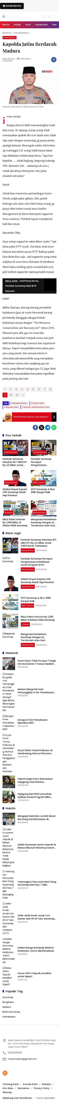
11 (17, 394)
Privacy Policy (41, 1088)
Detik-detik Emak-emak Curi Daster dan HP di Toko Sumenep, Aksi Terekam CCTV (36, 917)
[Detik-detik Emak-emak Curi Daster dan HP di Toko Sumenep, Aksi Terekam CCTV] (9, 918)
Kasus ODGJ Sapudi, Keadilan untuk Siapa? (34, 975)
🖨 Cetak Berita (12, 5)
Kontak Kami (30, 1084)
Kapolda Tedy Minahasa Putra (36, 407)
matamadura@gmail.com (22, 1058)
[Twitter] (41, 427)
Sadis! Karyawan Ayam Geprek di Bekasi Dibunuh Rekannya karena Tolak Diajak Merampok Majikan (37, 846)
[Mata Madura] (11, 16)
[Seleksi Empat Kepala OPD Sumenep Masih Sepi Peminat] (15, 478)
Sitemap (7, 1092)
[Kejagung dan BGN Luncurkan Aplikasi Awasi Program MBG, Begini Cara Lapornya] (9, 797)
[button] (44, 17)
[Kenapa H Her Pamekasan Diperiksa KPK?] (9, 723)
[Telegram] (47, 427)
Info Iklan (8, 1088)
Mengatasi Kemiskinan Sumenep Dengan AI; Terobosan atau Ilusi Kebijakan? (43, 522)
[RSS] (5, 1073)
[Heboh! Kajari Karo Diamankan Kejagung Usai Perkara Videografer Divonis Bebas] (9, 782)
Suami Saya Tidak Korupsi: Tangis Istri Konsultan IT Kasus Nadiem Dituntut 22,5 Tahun (37, 662)
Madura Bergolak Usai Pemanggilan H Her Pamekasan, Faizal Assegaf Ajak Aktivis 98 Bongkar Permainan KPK (36, 691)
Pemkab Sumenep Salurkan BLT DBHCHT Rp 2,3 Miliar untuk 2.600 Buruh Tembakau (15, 462)
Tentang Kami (11, 1084)
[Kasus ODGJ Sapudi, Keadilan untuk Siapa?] (9, 976)
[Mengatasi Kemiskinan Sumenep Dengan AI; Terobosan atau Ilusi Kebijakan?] (44, 508)
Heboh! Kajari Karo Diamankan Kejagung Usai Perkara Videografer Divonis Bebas (35, 780)
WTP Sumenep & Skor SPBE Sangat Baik (43, 491)
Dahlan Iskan (38, 403)
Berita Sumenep (11, 1011)
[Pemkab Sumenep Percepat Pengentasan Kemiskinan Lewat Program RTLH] (44, 448)
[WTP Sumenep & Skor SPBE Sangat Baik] (44, 478)
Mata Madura (9, 59)
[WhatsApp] (53, 427)
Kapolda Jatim (12, 407)
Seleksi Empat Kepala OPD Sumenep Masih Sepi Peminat (15, 492)
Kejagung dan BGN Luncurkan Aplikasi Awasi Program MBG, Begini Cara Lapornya (35, 796)
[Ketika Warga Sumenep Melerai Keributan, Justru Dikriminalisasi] (9, 950)
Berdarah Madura (20, 403)
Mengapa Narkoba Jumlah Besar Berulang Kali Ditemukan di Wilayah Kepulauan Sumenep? (37, 818)
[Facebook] (35, 427)
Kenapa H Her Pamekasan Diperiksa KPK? (33, 721)
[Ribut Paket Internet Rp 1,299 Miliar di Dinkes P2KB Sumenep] (15, 508)
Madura (7, 1007)
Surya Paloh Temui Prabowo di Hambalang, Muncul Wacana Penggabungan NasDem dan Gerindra (35, 752)
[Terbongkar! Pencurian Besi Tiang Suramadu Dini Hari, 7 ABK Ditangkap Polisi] (9, 885)
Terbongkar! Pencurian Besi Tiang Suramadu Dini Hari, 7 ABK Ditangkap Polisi (37, 883)
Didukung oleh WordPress (17, 1098)
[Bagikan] (53, 59)
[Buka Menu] (49, 17)
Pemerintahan (9, 37)
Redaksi (46, 1084)
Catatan (8, 512)
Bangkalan (8, 1002)
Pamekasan (9, 1016)
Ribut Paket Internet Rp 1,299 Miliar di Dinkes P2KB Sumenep (15, 522)
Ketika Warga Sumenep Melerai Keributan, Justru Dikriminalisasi (36, 949)
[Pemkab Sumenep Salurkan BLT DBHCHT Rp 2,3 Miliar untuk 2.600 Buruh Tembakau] (15, 448)
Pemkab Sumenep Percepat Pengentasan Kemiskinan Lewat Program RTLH (41, 462)
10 (11, 394)
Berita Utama (39, 482)
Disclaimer (24, 1088)
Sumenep (8, 997)
